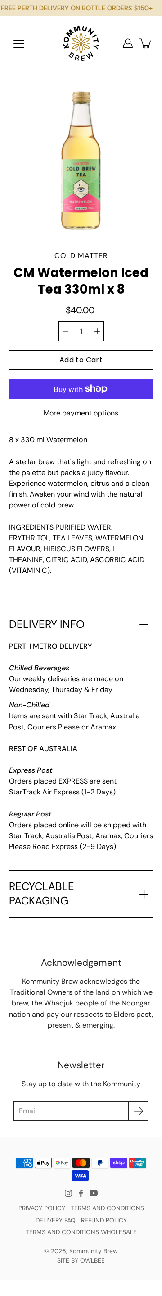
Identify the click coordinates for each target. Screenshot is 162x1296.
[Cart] (146, 43)
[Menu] (19, 43)
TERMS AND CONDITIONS (107, 1208)
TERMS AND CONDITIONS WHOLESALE (81, 1232)
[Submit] (138, 1111)
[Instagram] (68, 1193)
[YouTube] (94, 1193)
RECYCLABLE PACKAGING (41, 893)
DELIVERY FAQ (56, 1220)
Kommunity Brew (93, 1251)
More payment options (81, 413)
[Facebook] (81, 1193)
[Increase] (97, 331)
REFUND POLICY (104, 1220)
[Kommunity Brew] (81, 43)
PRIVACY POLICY (41, 1208)
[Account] (128, 43)
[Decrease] (65, 331)
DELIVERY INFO (47, 624)
